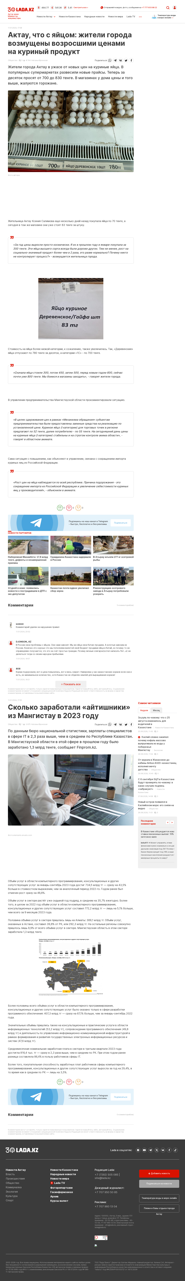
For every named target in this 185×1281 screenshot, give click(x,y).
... (140, 16)
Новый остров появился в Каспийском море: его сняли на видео (156, 805)
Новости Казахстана (70, 16)
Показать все (72, 684)
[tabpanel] (157, 765)
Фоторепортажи (61, 1187)
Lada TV (131, 16)
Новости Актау (44, 16)
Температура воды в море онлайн (159, 1198)
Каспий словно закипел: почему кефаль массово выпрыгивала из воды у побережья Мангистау (153, 743)
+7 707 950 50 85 (106, 1192)
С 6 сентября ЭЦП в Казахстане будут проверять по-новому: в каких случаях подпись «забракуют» (156, 786)
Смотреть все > (81, 8)
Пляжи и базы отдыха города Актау (159, 1209)
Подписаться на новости (159, 1183)
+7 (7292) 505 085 (106, 1174)
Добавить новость (160, 1173)
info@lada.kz (110, 1225)
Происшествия (15, 1178)
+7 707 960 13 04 (106, 1206)
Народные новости (94, 16)
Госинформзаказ (61, 1192)
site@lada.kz (103, 1178)
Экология (12, 1191)
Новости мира (115, 16)
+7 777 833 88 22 (149, 7)
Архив (54, 1196)
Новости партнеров (19, 533)
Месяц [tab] (156, 710)
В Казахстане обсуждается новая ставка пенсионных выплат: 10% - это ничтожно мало (160, 834)
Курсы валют (59, 1200)
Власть (10, 1174)
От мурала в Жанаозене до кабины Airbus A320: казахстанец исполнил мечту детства (157, 764)
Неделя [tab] (144, 710)
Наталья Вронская (39, 60)
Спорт (10, 1200)
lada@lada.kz (100, 1227)
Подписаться (120, 523)
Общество (12, 60)
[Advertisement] (71, 199)
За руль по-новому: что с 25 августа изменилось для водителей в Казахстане (156, 722)
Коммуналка (14, 1187)
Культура (11, 1196)
